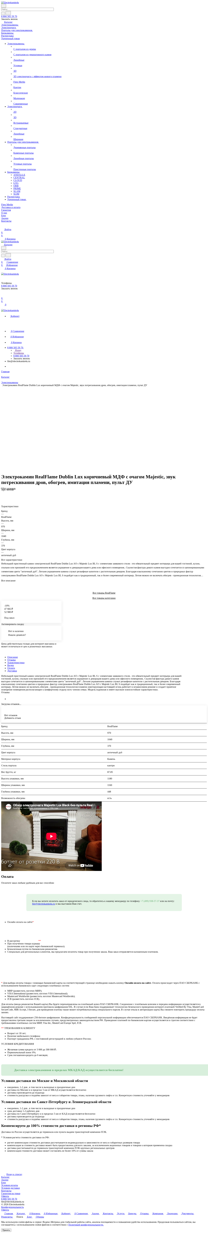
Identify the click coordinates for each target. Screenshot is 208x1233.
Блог (3, 1182)
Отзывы (11, 660)
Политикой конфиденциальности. (86, 1224)
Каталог (5, 1177)
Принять (6, 1230)
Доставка (12, 670)
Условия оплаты (9, 1185)
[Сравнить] (2, 496)
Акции (4, 1180)
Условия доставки (10, 1188)
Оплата (11, 668)
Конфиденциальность (12, 1207)
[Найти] (8, 13)
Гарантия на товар (10, 1193)
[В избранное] (2, 493)
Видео (10, 665)
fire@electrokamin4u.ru (43, 904)
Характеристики (16, 662)
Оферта (5, 1196)
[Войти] (2, 295)
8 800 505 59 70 (9, 16)
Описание (12, 657)
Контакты (6, 1190)
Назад (17, 350)
